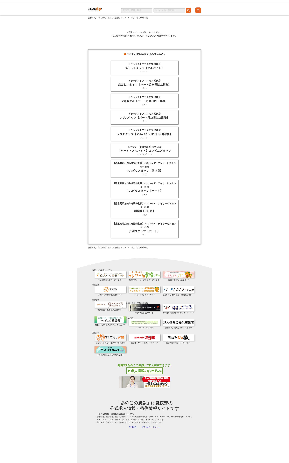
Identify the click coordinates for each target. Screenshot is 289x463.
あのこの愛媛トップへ (97, 6)
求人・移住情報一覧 (139, 18)
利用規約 (132, 427)
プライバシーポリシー (151, 427)
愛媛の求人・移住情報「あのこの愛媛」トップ (107, 18)
